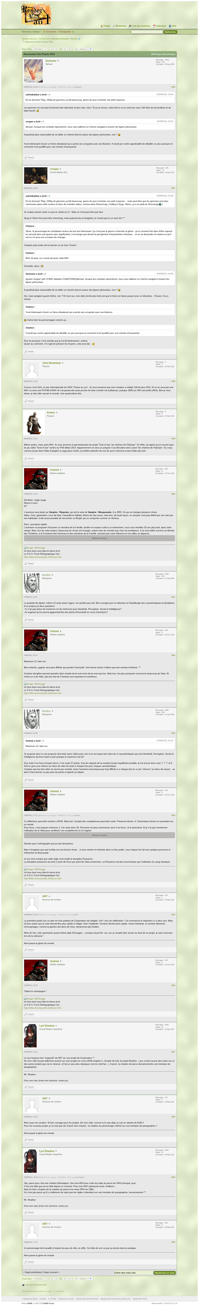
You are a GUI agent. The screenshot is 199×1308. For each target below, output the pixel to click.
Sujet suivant (51, 1272)
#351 (173, 597)
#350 (173, 494)
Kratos (51, 412)
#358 (173, 1117)
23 (56, 49)
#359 (173, 1177)
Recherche (121, 26)
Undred (54, 470)
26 (69, 49)
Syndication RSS (140, 1299)
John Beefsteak (51, 363)
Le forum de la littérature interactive (54, 39)
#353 (173, 733)
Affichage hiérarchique (163, 54)
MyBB (29, 1303)
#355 (173, 915)
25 (65, 49)
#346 (173, 87)
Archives (74, 39)
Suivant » (83, 49)
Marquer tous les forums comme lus (116, 1299)
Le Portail (52, 1299)
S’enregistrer (64, 32)
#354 (173, 815)
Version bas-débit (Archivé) (87, 1299)
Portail (107, 26)
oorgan (54, 169)
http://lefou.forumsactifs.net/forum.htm (42, 557)
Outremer (50, 60)
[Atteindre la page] (90, 49)
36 (76, 49)
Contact (43, 1299)
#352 (173, 655)
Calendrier (161, 26)
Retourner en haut (66, 1299)
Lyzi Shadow (46, 1025)
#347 (173, 188)
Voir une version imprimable (36, 1285)
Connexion (51, 32)
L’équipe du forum (30, 1299)
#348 (173, 381)
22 (52, 49)
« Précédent (37, 49)
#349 (173, 439)
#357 (173, 1052)
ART (45, 896)
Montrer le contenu (99, 538)
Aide (174, 26)
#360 (173, 1242)
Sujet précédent (33, 1272)
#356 (173, 985)
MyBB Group (48, 1303)
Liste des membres (141, 26)
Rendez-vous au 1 (30, 39)
